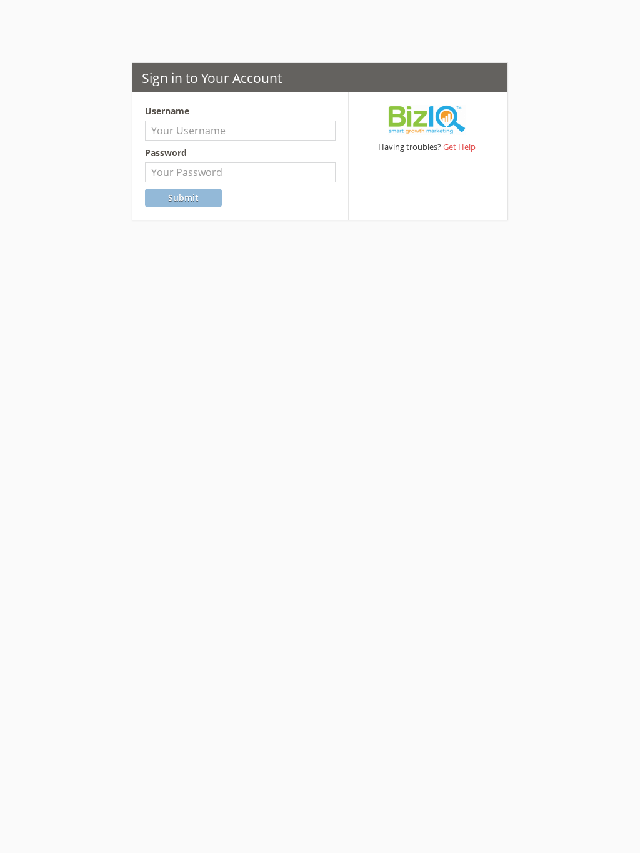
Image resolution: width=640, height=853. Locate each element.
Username (167, 111)
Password (166, 153)
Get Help (459, 146)
